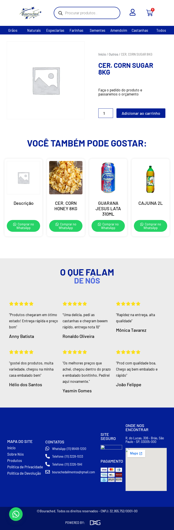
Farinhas (76, 30)
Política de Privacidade (25, 466)
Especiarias (55, 30)
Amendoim (118, 30)
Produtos (14, 460)
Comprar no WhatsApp (25, 226)
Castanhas (140, 30)
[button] (16, 514)
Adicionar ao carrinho (141, 113)
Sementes (97, 30)
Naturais (34, 30)
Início (102, 54)
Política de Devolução (24, 473)
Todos (161, 30)
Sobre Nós (15, 454)
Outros (113, 54)
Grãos (12, 30)
